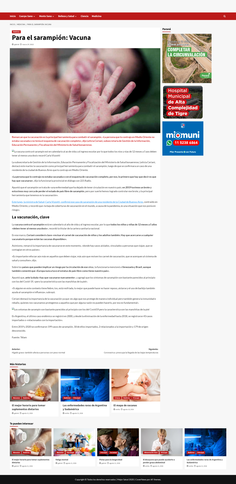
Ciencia (84, 16)
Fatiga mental (62, 459)
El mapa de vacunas (125, 405)
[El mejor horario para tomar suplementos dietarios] (34, 385)
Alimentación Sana (151, 452)
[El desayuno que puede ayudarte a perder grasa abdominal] (162, 442)
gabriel (16, 44)
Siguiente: (131, 351)
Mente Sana (45, 16)
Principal (76, 398)
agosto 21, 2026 (27, 413)
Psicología (70, 452)
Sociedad (113, 452)
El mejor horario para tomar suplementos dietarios (28, 407)
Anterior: (38, 351)
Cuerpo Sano (26, 16)
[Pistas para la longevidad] (118, 442)
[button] (224, 16)
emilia (67, 413)
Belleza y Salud (66, 16)
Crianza (117, 398)
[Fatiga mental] (74, 442)
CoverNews (140, 479)
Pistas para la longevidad (110, 459)
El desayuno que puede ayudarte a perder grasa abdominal (159, 461)
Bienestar (16, 398)
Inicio (13, 16)
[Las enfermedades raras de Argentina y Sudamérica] (85, 385)
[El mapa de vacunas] (135, 385)
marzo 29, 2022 (28, 44)
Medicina (96, 16)
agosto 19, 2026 (128, 409)
